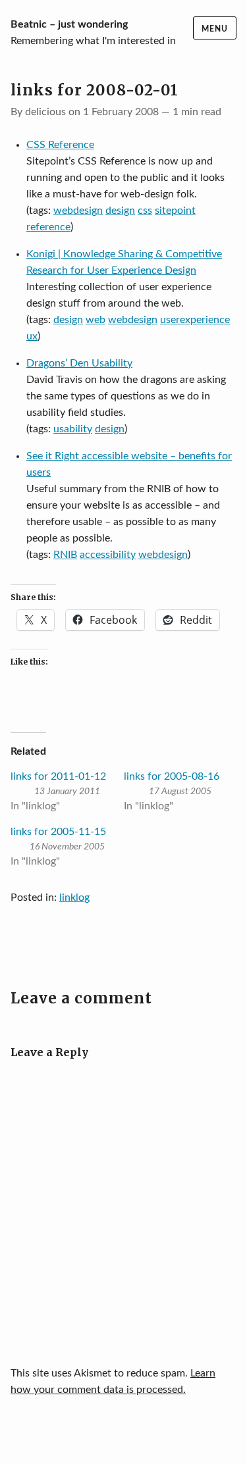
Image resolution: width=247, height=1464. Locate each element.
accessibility (108, 554)
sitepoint (175, 210)
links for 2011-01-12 (58, 776)
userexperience (195, 320)
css (145, 210)
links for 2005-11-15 (58, 831)
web (95, 320)
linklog (74, 897)
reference (48, 227)
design (120, 210)
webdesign (78, 210)
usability (72, 429)
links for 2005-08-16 (171, 776)
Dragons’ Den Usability (79, 363)
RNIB (65, 554)
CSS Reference (60, 144)
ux (32, 336)
